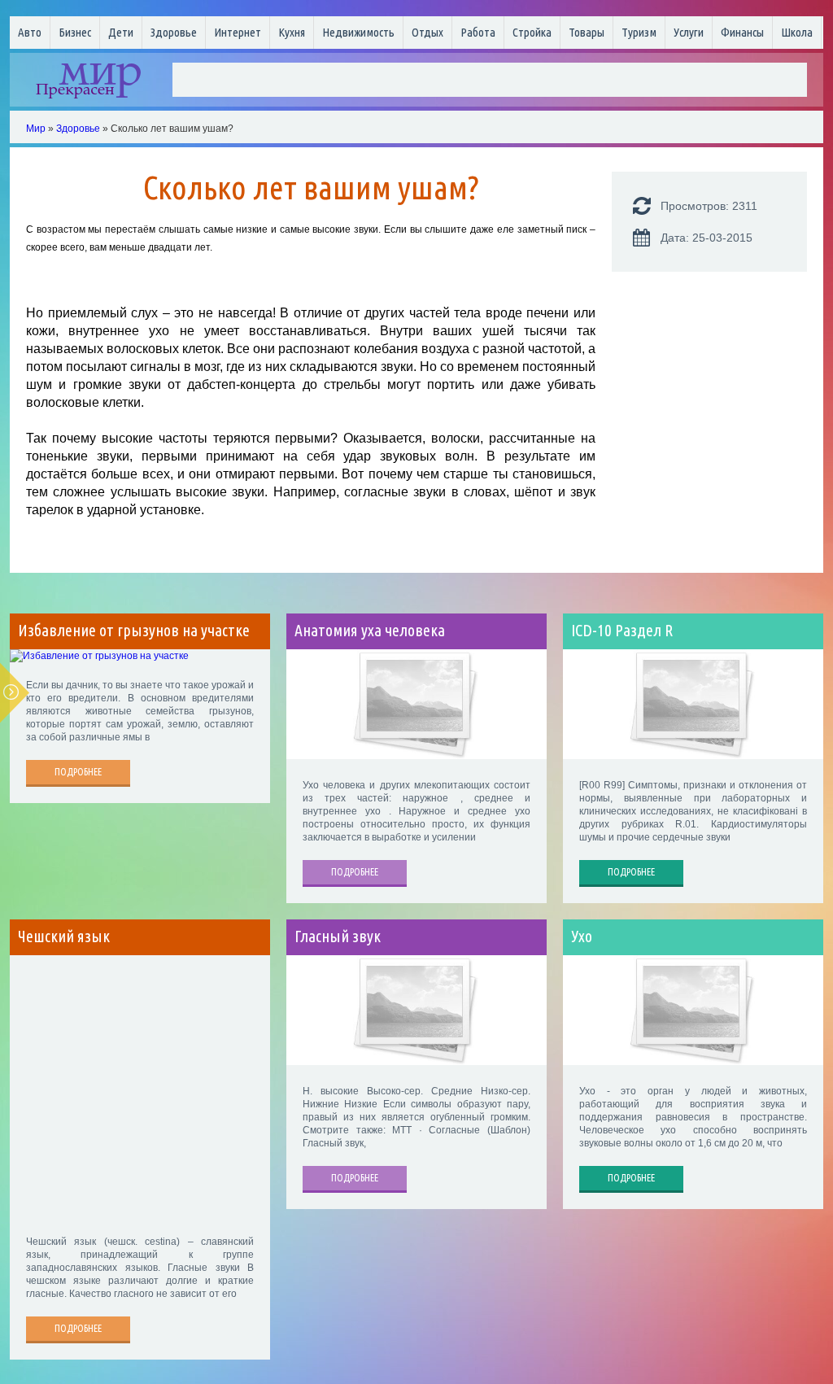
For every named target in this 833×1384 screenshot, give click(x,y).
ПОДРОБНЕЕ (78, 771)
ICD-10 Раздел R (622, 631)
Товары (586, 32)
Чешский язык (64, 936)
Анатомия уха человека (369, 631)
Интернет (237, 32)
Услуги (689, 32)
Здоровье (173, 32)
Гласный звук (337, 936)
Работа (477, 32)
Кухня (291, 32)
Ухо (581, 936)
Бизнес (75, 32)
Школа (797, 32)
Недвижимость (358, 32)
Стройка (532, 32)
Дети (120, 32)
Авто (29, 32)
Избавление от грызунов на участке (134, 631)
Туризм (638, 32)
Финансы (742, 32)
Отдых (427, 32)
